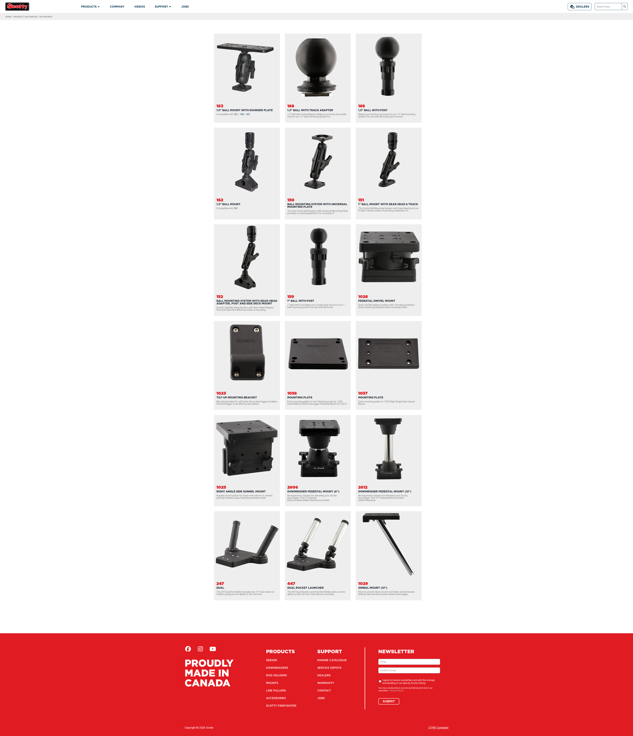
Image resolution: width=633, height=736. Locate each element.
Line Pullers (276, 690)
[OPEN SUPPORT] (170, 7)
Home (8, 16)
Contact (324, 690)
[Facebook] (188, 649)
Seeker (271, 660)
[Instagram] (200, 649)
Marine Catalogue (332, 660)
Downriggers (277, 668)
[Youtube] (212, 649)
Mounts (272, 683)
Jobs (321, 698)
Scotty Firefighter (281, 705)
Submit (389, 701)
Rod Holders (276, 675)
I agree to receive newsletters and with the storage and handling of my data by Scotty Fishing (408, 681)
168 (242, 114)
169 (248, 114)
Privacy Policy (396, 690)
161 (236, 114)
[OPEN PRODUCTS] (98, 7)
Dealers (582, 6)
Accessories (276, 698)
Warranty (325, 683)
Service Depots (329, 668)
